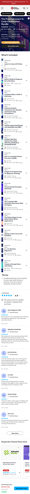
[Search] (24, 8)
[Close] (27, 1)
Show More (15, 433)
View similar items (13, 46)
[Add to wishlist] (29, 18)
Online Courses (19, 13)
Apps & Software (6, 13)
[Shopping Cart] (27, 8)
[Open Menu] (2, 8)
